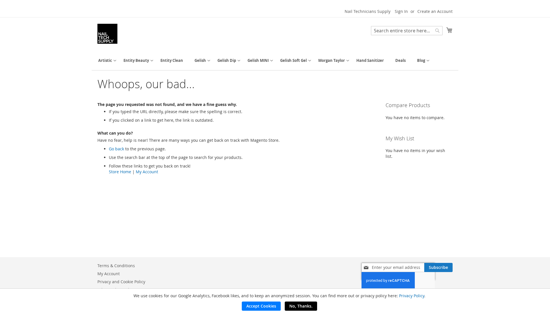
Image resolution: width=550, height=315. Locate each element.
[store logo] (107, 34)
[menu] (275, 60)
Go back (116, 148)
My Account (147, 171)
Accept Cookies (261, 306)
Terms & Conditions (116, 265)
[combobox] (407, 30)
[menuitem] (105, 60)
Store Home (120, 171)
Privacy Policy (411, 295)
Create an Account (435, 11)
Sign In (401, 11)
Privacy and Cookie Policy (121, 281)
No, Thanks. (301, 306)
